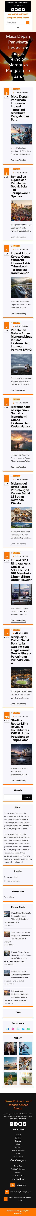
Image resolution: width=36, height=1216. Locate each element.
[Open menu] (18, 28)
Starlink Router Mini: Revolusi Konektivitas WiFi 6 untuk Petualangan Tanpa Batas (20, 730)
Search (27, 797)
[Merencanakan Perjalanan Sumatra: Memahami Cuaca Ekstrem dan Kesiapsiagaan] (7, 993)
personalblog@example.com (20, 1192)
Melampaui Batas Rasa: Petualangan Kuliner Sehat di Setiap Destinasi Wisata (20, 493)
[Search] (27, 22)
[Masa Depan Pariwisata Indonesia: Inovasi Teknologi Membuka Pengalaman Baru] (7, 914)
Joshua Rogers (21, 92)
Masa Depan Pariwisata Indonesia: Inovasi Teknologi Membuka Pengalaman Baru (20, 108)
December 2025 (14, 881)
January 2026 (13, 877)
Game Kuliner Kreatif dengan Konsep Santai (18, 1105)
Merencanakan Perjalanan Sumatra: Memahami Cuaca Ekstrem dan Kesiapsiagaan (21, 416)
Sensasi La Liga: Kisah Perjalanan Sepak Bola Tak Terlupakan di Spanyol (20, 186)
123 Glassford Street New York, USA (20, 1199)
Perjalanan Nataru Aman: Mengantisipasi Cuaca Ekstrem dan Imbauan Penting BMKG (21, 339)
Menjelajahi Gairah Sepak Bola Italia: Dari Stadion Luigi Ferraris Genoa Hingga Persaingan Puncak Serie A (21, 650)
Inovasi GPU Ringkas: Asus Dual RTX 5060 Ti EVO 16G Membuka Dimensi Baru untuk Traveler (21, 570)
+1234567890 (21, 1185)
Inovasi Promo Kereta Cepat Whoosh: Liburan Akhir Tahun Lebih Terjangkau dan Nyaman (21, 263)
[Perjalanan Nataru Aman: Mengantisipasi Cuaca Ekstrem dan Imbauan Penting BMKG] (7, 973)
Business (16, 89)
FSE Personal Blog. (14, 1211)
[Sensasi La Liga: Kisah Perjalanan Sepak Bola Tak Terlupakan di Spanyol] (7, 934)
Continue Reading (18, 160)
